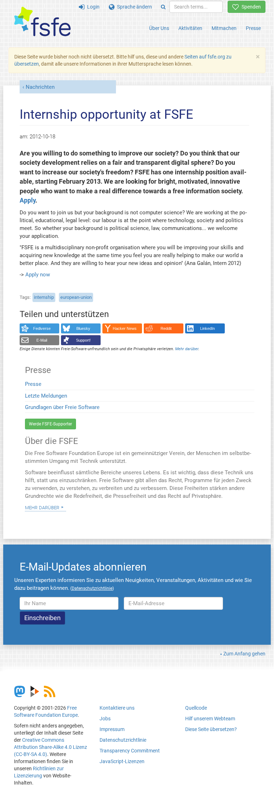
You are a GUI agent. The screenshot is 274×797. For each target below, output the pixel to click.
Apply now (37, 274)
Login (92, 7)
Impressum (112, 729)
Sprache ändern (133, 7)
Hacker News (125, 328)
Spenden (250, 7)
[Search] (163, 6)
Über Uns (159, 28)
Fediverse (42, 328)
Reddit (166, 328)
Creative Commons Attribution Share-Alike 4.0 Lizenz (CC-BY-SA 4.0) (50, 747)
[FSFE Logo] (42, 22)
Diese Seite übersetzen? (211, 729)
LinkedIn (207, 328)
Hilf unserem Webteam (210, 718)
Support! (83, 340)
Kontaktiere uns (117, 708)
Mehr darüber (42, 507)
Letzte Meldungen (46, 396)
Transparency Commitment (130, 750)
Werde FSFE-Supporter (50, 424)
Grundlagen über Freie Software (62, 407)
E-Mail (41, 340)
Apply (27, 200)
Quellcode (196, 708)
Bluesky (83, 328)
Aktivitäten (190, 28)
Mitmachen (224, 28)
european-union (76, 297)
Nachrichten (40, 87)
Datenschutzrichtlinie (123, 740)
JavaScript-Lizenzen (122, 761)
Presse (253, 28)
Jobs (105, 718)
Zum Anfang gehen (244, 653)
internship (44, 297)
